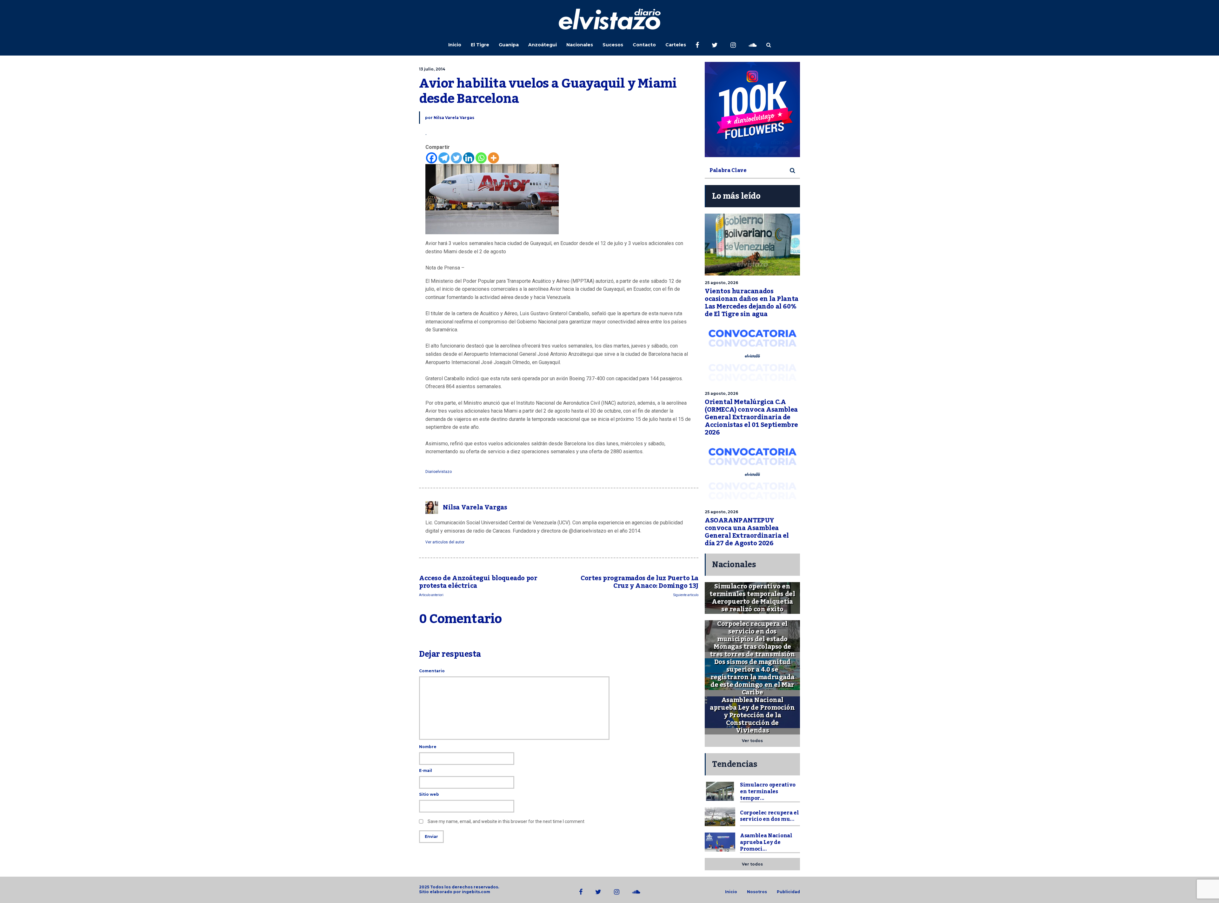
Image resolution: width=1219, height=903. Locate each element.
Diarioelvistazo (438, 471)
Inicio (454, 45)
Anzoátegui (542, 45)
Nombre (427, 746)
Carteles (675, 45)
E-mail (425, 770)
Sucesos (613, 45)
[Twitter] (456, 157)
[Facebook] (431, 157)
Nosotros (757, 891)
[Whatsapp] (481, 157)
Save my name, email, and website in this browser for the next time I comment (506, 821)
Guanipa (509, 45)
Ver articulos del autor (444, 542)
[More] (493, 157)
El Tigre (480, 45)
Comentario (432, 670)
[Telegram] (444, 157)
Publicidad (788, 891)
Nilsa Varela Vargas (454, 117)
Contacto (644, 45)
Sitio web (429, 794)
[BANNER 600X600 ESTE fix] (752, 109)
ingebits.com (476, 891)
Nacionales (579, 45)
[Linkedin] (468, 157)
